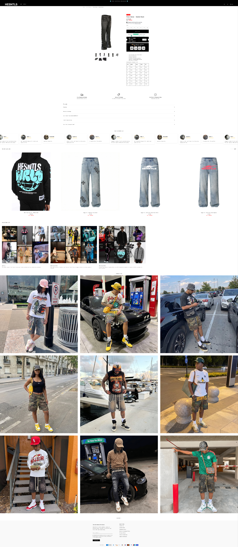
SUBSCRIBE (127, 277)
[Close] (135, 264)
